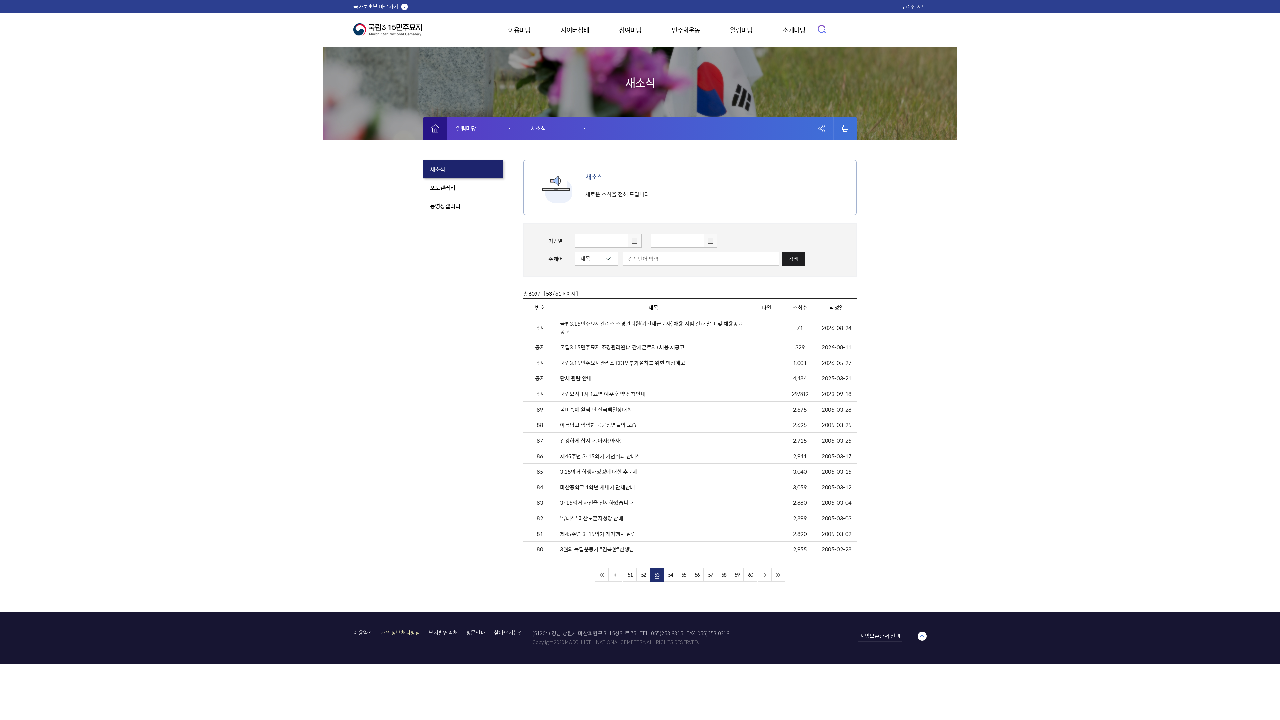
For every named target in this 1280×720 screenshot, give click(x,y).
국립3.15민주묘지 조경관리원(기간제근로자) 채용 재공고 (622, 347)
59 (737, 574)
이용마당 (519, 30)
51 (630, 574)
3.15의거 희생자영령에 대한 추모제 (599, 471)
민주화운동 (686, 30)
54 (670, 574)
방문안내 (475, 633)
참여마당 (630, 30)
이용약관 (363, 633)
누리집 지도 (914, 6)
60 (750, 574)
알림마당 (741, 30)
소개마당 (794, 30)
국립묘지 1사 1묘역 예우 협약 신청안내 (602, 394)
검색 (794, 259)
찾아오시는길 (508, 633)
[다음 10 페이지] (765, 575)
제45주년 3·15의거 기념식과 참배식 (600, 456)
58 (723, 574)
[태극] (387, 32)
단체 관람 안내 (576, 378)
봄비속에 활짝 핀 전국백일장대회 (596, 409)
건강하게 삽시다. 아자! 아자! (590, 440)
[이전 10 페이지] (615, 575)
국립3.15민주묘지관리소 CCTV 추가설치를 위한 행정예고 (622, 363)
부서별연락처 (443, 633)
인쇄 (845, 128)
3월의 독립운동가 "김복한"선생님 (597, 549)
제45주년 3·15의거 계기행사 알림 (598, 534)
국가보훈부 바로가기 (375, 6)
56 (697, 574)
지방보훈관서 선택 (880, 636)
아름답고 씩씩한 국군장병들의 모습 (598, 425)
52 (643, 574)
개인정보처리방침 (400, 633)
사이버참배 (575, 30)
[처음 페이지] (602, 575)
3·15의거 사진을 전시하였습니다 (596, 502)
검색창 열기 (822, 28)
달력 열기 (634, 240)
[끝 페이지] (778, 575)
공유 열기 (821, 128)
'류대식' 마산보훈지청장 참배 (591, 518)
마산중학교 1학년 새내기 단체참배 (597, 487)
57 (710, 574)
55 (683, 574)
